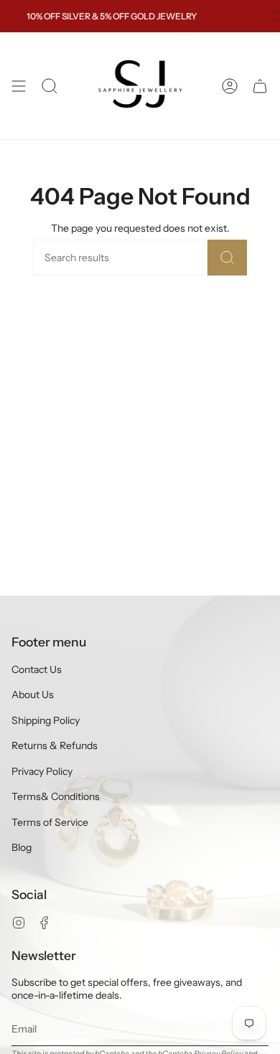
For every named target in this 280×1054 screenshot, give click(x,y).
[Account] (229, 85)
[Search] (227, 258)
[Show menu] (18, 85)
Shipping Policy (45, 720)
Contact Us (36, 669)
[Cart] (260, 85)
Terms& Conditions (55, 796)
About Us (32, 694)
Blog (21, 847)
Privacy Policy (42, 771)
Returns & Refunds (54, 745)
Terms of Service (49, 822)
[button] (49, 85)
